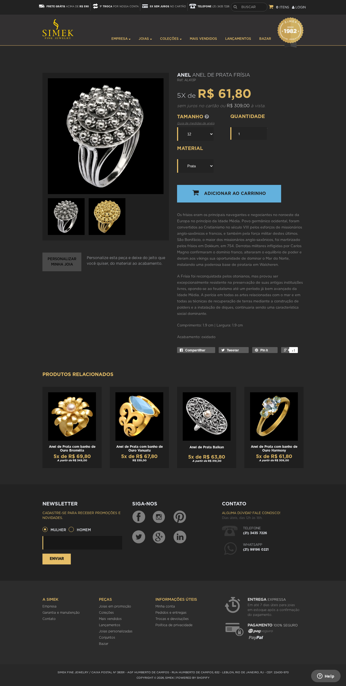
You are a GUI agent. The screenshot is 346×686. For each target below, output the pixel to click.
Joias (144, 38)
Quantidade (247, 116)
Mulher (58, 530)
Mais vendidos (203, 38)
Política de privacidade (173, 625)
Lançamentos (238, 38)
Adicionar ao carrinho (235, 193)
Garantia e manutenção (61, 612)
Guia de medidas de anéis (195, 123)
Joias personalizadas (115, 631)
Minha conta (165, 606)
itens (282, 7)
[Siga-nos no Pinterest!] (179, 517)
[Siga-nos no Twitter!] (138, 536)
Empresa (120, 38)
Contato (49, 618)
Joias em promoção (115, 606)
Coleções (170, 38)
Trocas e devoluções (172, 618)
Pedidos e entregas (171, 612)
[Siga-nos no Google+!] (159, 536)
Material (190, 148)
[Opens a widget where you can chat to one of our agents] (326, 676)
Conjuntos (107, 637)
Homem (84, 530)
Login (300, 7)
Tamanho (191, 117)
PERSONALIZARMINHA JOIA (62, 261)
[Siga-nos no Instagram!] (159, 517)
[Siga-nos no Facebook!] (138, 517)
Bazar (265, 38)
